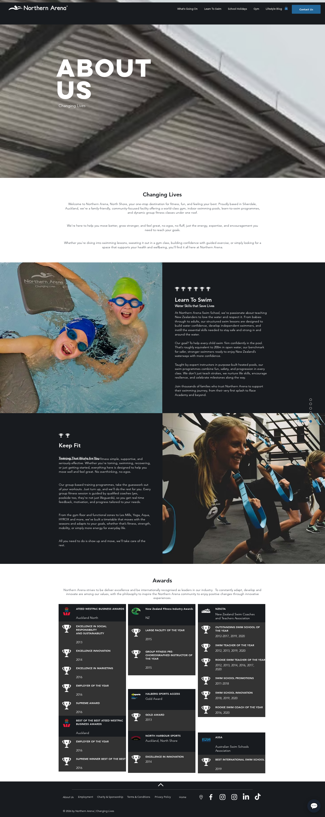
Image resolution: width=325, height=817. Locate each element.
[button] (286, 8)
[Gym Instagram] (234, 797)
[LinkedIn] (246, 797)
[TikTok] (258, 797)
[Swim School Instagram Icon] (222, 797)
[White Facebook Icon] (211, 797)
